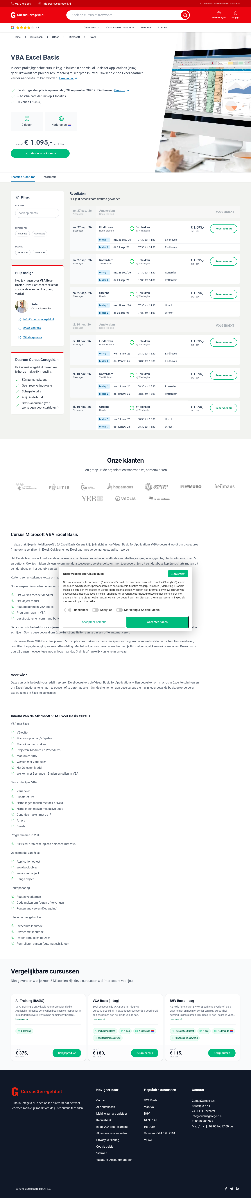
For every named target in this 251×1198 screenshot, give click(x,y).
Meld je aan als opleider (111, 1113)
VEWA (148, 1140)
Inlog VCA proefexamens (112, 1127)
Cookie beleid (105, 1146)
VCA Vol (149, 1107)
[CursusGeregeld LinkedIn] (237, 1189)
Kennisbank (104, 1120)
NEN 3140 (150, 1120)
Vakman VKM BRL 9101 (159, 1133)
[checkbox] (75, 610)
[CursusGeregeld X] (232, 1189)
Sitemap (101, 1153)
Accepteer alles (157, 622)
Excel (92, 37)
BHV (147, 1113)
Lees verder (66, 78)
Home (17, 37)
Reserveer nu (224, 228)
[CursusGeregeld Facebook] (226, 1189)
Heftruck (149, 1127)
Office (55, 37)
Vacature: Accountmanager (114, 1160)
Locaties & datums (23, 177)
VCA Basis (150, 1100)
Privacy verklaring (107, 1140)
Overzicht (179, 573)
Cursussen (36, 37)
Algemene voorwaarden (111, 1133)
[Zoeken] (185, 15)
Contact (101, 1100)
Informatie (50, 177)
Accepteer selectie (94, 622)
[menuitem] (92, 27)
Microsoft (74, 37)
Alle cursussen (105, 1107)
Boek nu (119, 90)
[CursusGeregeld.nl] (49, 1091)
